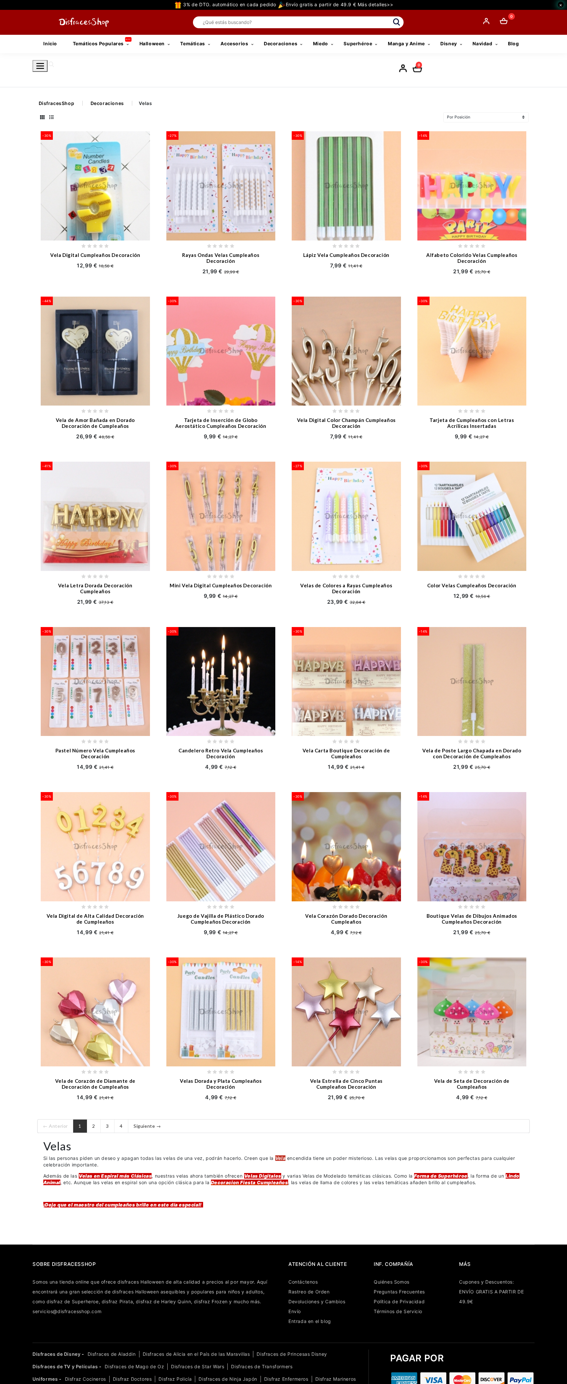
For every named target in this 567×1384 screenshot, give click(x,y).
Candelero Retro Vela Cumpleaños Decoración (220, 753)
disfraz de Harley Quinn (163, 1301)
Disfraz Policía (175, 1379)
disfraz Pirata (117, 1301)
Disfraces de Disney (56, 1354)
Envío (294, 1311)
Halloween (152, 43)
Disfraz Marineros (335, 1379)
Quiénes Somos (392, 1282)
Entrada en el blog (309, 1321)
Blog (513, 43)
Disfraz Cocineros (85, 1379)
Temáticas (192, 43)
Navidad (482, 43)
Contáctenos (303, 1282)
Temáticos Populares (98, 43)
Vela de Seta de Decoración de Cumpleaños (472, 1084)
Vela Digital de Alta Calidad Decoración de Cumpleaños (95, 919)
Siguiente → (147, 1126)
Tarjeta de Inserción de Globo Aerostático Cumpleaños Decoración (220, 423)
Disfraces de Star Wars (197, 1366)
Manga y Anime (406, 43)
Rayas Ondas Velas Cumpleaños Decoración (220, 258)
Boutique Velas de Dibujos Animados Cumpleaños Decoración (472, 919)
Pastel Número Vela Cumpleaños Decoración (95, 753)
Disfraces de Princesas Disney (292, 1354)
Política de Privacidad (399, 1301)
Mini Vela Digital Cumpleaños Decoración (221, 585)
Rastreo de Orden (309, 1291)
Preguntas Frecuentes (399, 1291)
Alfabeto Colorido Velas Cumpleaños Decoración (471, 258)
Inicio (50, 43)
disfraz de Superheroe (73, 1301)
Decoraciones (280, 43)
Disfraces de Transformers (261, 1366)
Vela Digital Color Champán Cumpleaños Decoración (346, 423)
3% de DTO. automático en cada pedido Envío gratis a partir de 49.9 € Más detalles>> (287, 4)
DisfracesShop (56, 103)
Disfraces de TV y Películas (65, 1366)
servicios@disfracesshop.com (66, 1311)
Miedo (320, 43)
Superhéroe (358, 43)
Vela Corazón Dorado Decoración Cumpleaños (346, 919)
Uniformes (45, 1379)
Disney (448, 43)
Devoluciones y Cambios (316, 1301)
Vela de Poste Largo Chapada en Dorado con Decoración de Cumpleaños (471, 753)
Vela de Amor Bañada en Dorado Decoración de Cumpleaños (95, 423)
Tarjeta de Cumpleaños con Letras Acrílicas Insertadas (472, 423)
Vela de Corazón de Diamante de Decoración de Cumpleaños (95, 1084)
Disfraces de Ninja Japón (228, 1379)
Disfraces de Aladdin (112, 1354)
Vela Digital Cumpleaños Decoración (95, 255)
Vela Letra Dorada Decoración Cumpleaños (95, 588)
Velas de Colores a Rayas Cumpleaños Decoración (346, 588)
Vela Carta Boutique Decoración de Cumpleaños (346, 753)
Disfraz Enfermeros (286, 1379)
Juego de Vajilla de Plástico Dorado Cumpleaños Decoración (221, 919)
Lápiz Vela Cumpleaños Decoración (346, 255)
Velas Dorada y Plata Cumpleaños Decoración (221, 1084)
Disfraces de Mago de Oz (134, 1366)
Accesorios (234, 43)
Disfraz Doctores (132, 1379)
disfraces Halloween (140, 1282)
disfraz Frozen (210, 1301)
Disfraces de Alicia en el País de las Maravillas (196, 1354)
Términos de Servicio (398, 1311)
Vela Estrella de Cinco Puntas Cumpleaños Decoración (346, 1084)
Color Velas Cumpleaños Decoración (471, 585)
